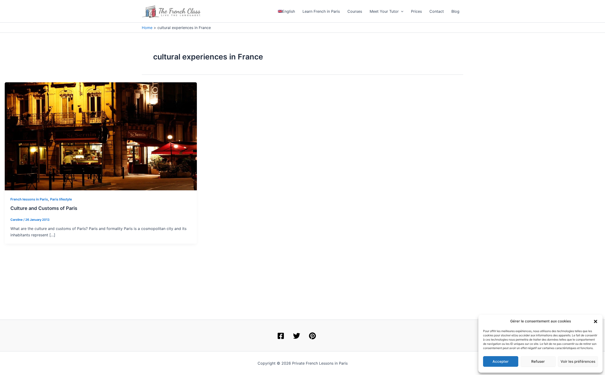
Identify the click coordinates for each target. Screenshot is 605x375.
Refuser (538, 361)
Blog (455, 11)
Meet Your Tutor (384, 11)
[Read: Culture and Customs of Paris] (101, 135)
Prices (416, 11)
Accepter (501, 361)
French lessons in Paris (29, 199)
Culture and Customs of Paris (43, 208)
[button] (595, 321)
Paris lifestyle (61, 199)
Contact (436, 11)
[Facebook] (280, 335)
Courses (354, 11)
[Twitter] (296, 335)
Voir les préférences (578, 361)
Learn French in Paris (321, 11)
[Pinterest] (312, 335)
